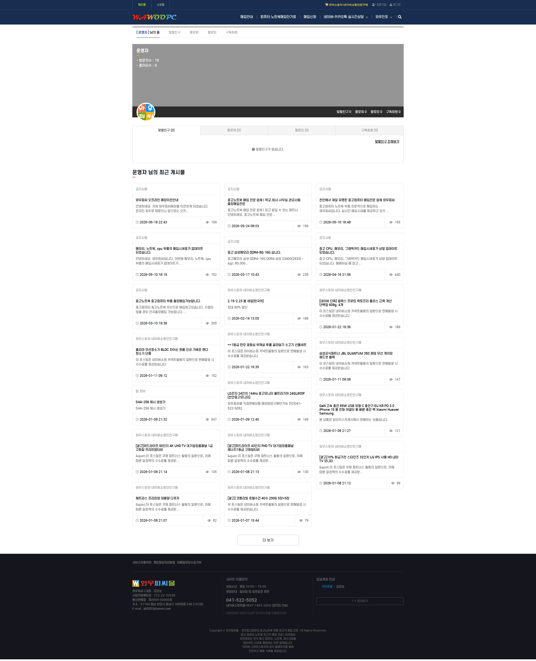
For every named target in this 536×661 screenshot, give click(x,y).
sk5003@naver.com (157, 608)
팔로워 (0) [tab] (234, 130)
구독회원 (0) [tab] (369, 130)
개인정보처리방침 (164, 562)
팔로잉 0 (377, 112)
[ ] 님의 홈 (148, 32)
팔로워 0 (361, 112)
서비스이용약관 (141, 562)
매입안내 (246, 17)
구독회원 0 (393, 112)
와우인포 (382, 17)
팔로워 (194, 32)
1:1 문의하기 (360, 601)
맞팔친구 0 (344, 112)
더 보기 (268, 540)
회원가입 (381, 4)
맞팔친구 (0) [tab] (166, 130)
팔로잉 (212, 32)
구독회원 (231, 32)
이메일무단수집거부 (189, 562)
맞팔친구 (174, 32)
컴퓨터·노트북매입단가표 (278, 17)
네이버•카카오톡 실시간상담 (344, 17)
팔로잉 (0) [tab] (302, 130)
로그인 (397, 4)
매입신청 (310, 17)
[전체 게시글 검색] (400, 17)
